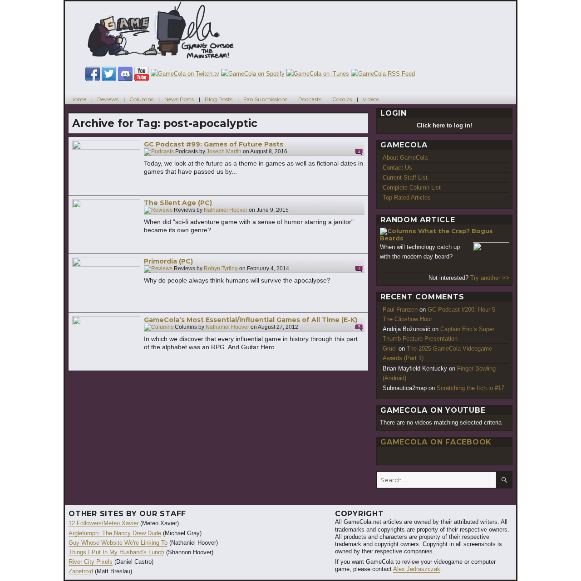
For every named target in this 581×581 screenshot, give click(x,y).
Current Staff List (405, 177)
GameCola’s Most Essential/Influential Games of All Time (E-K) (250, 320)
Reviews (107, 99)
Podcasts (309, 99)
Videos (371, 99)
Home (78, 99)
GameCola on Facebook (436, 442)
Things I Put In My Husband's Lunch (116, 552)
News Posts (179, 99)
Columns (141, 99)
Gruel (390, 348)
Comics (342, 99)
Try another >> (489, 277)
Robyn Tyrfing (221, 269)
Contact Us (397, 167)
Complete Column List (412, 187)
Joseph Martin (224, 152)
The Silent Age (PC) (178, 203)
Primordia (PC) (168, 261)
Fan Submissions (265, 99)
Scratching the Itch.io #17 (470, 388)
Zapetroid (81, 571)
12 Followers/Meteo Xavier (103, 523)
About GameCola (405, 157)
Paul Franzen (400, 309)
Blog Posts (218, 99)
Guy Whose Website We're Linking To (118, 542)
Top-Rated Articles (407, 197)
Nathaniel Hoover (225, 210)
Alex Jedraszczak (416, 569)
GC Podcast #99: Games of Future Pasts (213, 144)
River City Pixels (91, 561)
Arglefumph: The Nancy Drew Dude (115, 533)
